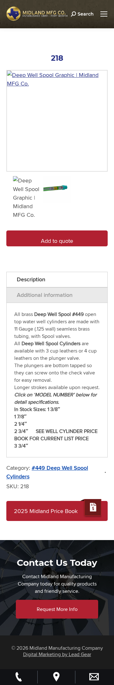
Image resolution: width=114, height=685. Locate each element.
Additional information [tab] (45, 295)
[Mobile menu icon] (104, 14)
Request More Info (57, 609)
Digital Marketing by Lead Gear (57, 654)
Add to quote (57, 241)
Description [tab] (31, 279)
